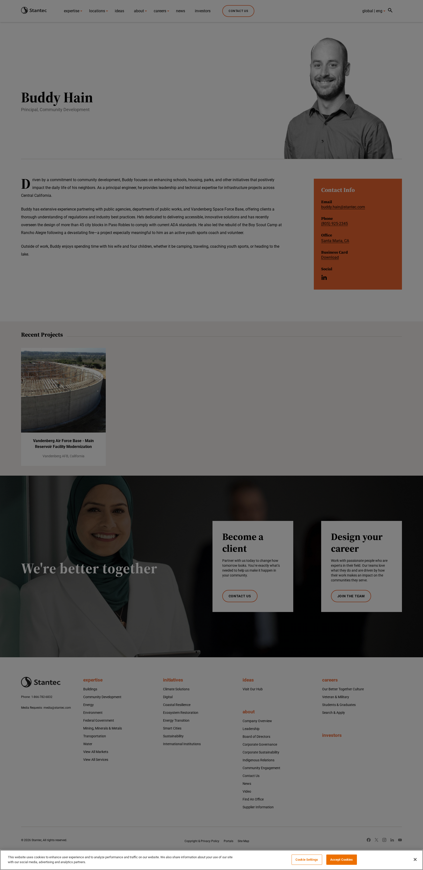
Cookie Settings (306, 859)
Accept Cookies (341, 859)
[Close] (415, 859)
